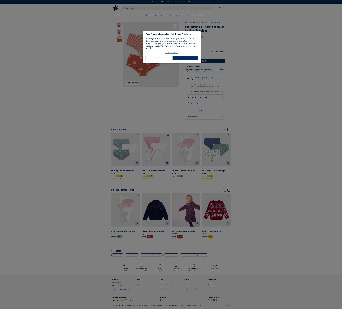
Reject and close (157, 58)
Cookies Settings (171, 53)
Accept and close (185, 58)
